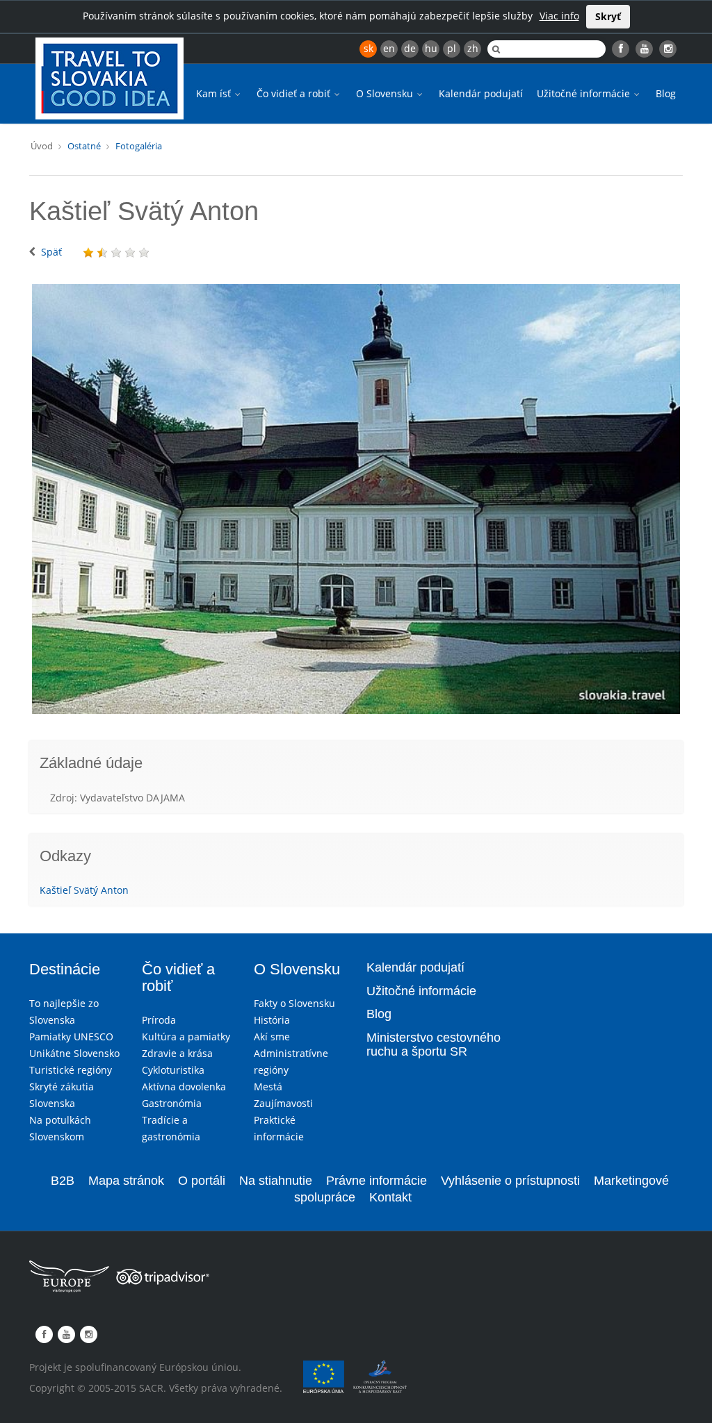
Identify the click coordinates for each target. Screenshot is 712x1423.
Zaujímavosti (283, 1103)
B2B (62, 1181)
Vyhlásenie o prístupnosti (510, 1181)
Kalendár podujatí (481, 93)
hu (431, 48)
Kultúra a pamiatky (186, 1036)
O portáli (201, 1181)
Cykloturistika (173, 1069)
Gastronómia (172, 1103)
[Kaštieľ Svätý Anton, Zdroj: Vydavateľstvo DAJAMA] (356, 499)
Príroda (159, 1019)
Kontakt (390, 1197)
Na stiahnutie (275, 1181)
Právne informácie (376, 1181)
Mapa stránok (126, 1181)
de (410, 48)
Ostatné (84, 146)
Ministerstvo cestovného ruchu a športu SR (433, 1044)
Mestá (268, 1086)
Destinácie (64, 969)
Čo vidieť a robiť (295, 93)
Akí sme (272, 1036)
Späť (51, 251)
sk (368, 48)
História (272, 1019)
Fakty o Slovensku (294, 1003)
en (389, 48)
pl (451, 48)
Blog (666, 93)
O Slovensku (386, 93)
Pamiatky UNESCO (71, 1036)
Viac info (559, 15)
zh (472, 48)
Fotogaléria (138, 146)
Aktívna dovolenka (184, 1086)
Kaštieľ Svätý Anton (84, 890)
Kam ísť (215, 93)
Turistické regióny (70, 1069)
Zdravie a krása (177, 1053)
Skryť (608, 16)
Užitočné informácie (585, 93)
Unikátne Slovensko (74, 1053)
